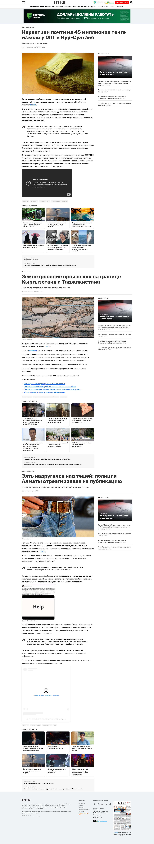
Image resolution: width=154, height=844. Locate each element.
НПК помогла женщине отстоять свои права (39, 783)
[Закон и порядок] (98, 2)
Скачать (115, 832)
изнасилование (47, 725)
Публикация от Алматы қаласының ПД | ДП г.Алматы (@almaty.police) (46, 719)
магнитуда (64, 397)
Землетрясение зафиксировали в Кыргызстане (114, 73)
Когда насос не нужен (31, 259)
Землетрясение (27, 397)
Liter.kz (47, 346)
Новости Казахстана (37, 6)
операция (64, 201)
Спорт (74, 6)
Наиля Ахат (25, 491)
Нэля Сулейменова (27, 291)
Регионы (87, 6)
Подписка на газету (122, 2)
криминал (42, 201)
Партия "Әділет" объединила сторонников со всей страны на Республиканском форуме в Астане (114, 83)
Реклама (81, 805)
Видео (38, 725)
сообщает (33, 350)
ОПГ (48, 201)
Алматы (33, 725)
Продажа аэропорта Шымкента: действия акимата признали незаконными (50, 265)
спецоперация (56, 201)
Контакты (81, 811)
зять (54, 725)
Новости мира (50, 6)
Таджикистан (37, 397)
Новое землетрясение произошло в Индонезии (44, 392)
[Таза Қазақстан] (109, 2)
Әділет (93, 6)
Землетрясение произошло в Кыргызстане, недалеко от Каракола (52, 389)
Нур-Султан (34, 201)
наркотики (26, 201)
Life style (67, 6)
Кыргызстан (46, 397)
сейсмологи (55, 397)
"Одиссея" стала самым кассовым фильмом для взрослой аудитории (47, 459)
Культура (80, 6)
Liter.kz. (33, 105)
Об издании (82, 803)
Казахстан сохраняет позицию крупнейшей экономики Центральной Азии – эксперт (53, 789)
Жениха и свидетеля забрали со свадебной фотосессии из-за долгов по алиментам (53, 464)
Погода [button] (119, 6)
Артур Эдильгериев (28, 47)
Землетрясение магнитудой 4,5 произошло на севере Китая (50, 387)
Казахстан (25, 725)
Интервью (59, 6)
